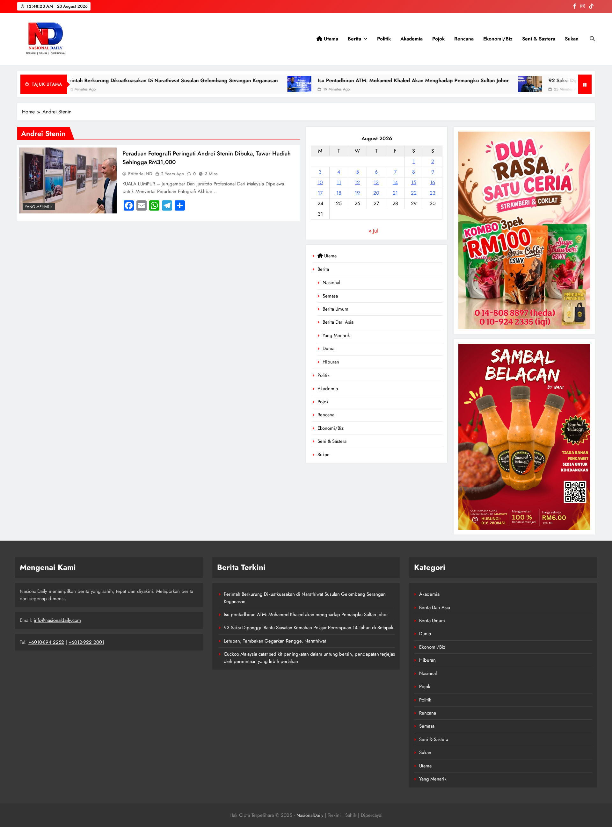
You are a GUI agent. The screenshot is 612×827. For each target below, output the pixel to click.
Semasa (330, 295)
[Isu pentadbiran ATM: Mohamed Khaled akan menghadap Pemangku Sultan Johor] (242, 84)
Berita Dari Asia (338, 322)
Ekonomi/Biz (498, 38)
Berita (354, 38)
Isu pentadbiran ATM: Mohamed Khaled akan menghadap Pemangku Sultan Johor (355, 80)
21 (395, 193)
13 (376, 182)
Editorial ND (140, 173)
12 (357, 182)
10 (320, 182)
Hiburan (331, 361)
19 (357, 193)
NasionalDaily (309, 815)
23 (432, 193)
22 (414, 193)
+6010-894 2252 (46, 642)
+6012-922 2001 (86, 642)
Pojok (438, 38)
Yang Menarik (336, 335)
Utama (330, 38)
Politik (384, 38)
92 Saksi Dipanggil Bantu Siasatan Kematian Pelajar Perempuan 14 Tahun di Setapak (308, 627)
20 (376, 193)
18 (338, 193)
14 (395, 182)
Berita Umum (335, 309)
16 (432, 182)
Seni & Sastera (538, 38)
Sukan (572, 38)
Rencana (464, 38)
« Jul (373, 230)
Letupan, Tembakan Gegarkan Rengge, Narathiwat (275, 640)
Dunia (328, 348)
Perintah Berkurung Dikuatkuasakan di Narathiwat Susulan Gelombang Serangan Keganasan (113, 80)
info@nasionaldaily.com (57, 620)
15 (413, 182)
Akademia (411, 38)
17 (320, 193)
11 (339, 182)
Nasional (331, 282)
